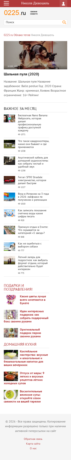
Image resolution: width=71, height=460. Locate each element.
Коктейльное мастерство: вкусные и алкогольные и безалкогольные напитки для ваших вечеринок (26, 358)
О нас (33, 448)
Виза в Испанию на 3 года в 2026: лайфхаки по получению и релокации (33, 197)
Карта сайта (33, 443)
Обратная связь (33, 439)
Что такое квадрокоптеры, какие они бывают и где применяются (33, 144)
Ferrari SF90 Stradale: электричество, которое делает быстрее (32, 180)
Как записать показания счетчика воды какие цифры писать (32, 213)
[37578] (11, 376)
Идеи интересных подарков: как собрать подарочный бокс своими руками (26, 317)
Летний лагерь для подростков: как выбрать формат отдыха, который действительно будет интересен (33, 263)
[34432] (11, 333)
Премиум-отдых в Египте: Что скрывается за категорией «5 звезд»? (33, 230)
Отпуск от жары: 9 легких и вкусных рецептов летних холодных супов (24, 378)
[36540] (11, 394)
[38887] (11, 354)
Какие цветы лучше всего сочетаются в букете (33, 300)
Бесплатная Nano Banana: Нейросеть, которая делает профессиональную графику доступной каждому (33, 123)
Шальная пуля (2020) (21, 74)
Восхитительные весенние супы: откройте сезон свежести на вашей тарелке (23, 397)
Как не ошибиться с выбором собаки (29, 245)
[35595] (11, 299)
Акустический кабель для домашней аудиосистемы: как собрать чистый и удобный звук (33, 162)
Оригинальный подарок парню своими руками (30, 333)
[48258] (11, 314)
